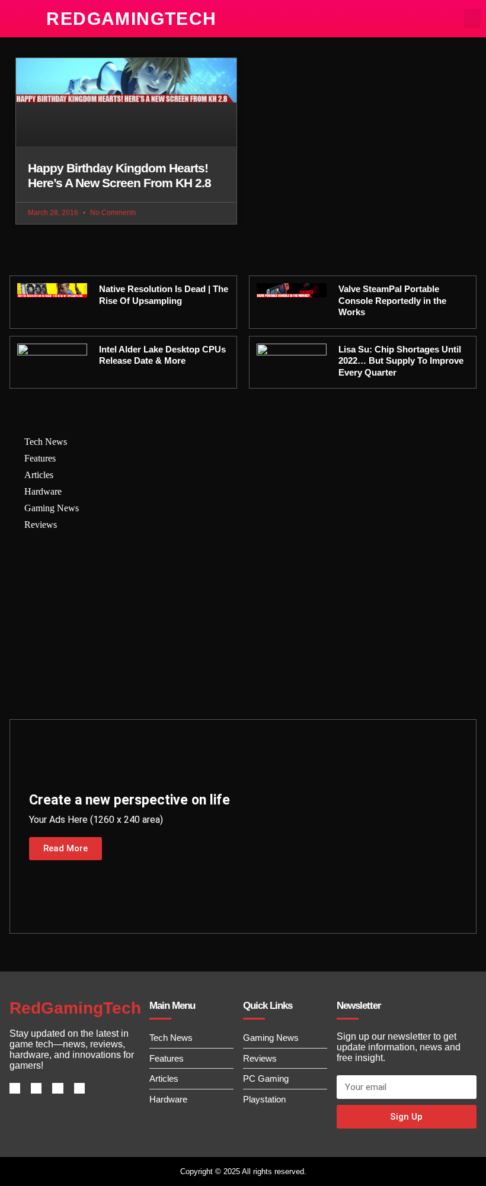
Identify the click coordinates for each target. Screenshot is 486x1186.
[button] (472, 18)
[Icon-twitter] (36, 1088)
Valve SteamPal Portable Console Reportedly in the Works (392, 300)
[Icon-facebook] (14, 1088)
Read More (65, 848)
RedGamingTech (131, 18)
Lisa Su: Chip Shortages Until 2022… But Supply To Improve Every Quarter (400, 360)
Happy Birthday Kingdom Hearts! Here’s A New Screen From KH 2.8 (119, 175)
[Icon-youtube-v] (79, 1088)
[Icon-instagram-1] (57, 1088)
